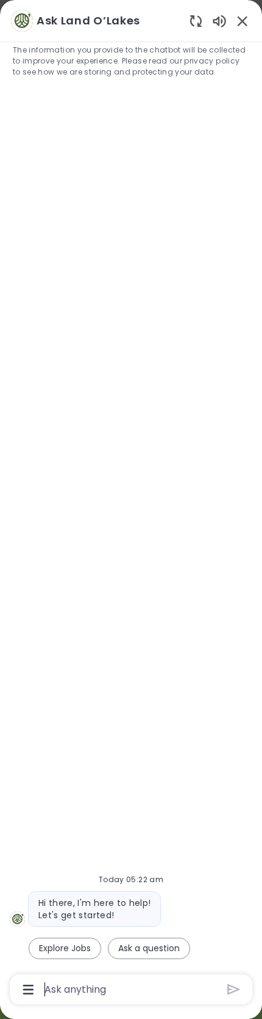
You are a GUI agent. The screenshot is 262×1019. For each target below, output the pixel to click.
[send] (233, 989)
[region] (131, 504)
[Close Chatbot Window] (242, 20)
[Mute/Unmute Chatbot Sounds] (219, 20)
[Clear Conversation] (196, 20)
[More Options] (28, 989)
